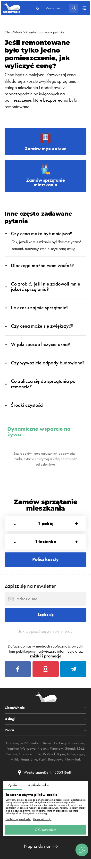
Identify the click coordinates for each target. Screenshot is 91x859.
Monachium (75, 743)
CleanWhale (13, 32)
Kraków (42, 748)
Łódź (80, 748)
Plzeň (42, 759)
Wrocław (56, 748)
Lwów (71, 754)
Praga (24, 759)
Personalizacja (42, 819)
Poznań (11, 754)
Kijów (61, 754)
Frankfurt (13, 748)
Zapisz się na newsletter (30, 586)
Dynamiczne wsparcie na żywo (39, 431)
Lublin (37, 754)
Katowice (25, 754)
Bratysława (56, 759)
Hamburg (59, 743)
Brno (34, 759)
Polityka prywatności (18, 819)
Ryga (80, 754)
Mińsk (14, 759)
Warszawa (28, 748)
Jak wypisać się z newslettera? (46, 631)
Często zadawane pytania (45, 32)
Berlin (47, 743)
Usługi (10, 719)
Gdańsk (70, 748)
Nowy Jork (73, 759)
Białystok (49, 754)
